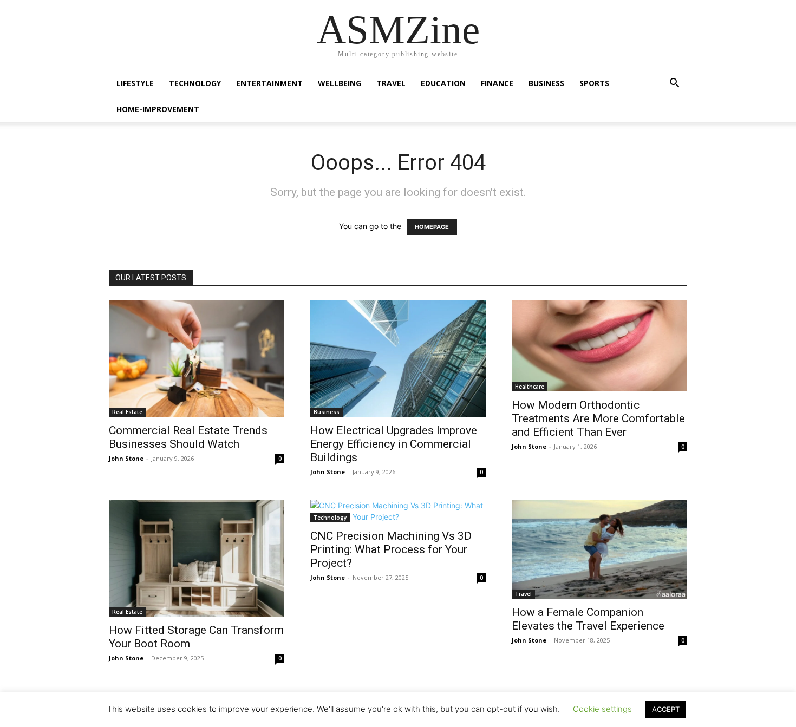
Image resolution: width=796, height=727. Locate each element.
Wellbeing (339, 83)
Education (443, 83)
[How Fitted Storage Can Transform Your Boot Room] (196, 558)
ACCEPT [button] (666, 709)
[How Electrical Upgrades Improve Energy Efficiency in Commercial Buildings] (398, 358)
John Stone (126, 458)
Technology (195, 83)
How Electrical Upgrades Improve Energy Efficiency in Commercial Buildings (393, 444)
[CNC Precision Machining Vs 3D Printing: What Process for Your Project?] (398, 511)
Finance (497, 83)
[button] (674, 84)
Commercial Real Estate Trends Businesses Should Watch (188, 437)
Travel (391, 83)
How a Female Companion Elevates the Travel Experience (588, 619)
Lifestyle (135, 83)
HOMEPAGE (432, 227)
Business (546, 83)
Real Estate (127, 412)
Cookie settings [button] (602, 709)
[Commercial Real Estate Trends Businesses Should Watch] (196, 358)
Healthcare (529, 386)
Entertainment (269, 83)
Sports (594, 83)
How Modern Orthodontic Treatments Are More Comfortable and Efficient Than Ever (598, 418)
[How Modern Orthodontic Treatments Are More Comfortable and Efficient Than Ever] (599, 345)
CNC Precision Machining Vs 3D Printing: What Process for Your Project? (391, 549)
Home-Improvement (157, 109)
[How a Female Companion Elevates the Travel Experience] (599, 549)
